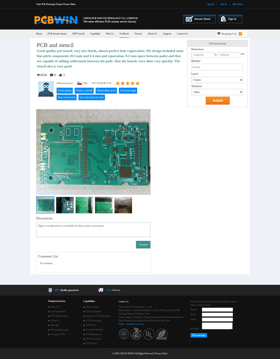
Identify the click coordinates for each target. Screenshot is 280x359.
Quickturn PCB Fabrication (98, 316)
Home (39, 33)
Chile (85, 83)
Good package (128, 90)
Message (55, 325)
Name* (193, 309)
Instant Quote (202, 19)
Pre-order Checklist (94, 329)
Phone (193, 319)
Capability (95, 33)
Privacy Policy (161, 353)
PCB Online (91, 343)
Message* (195, 328)
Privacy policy (92, 307)
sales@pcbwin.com (134, 324)
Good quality (65, 90)
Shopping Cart (231, 33)
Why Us (110, 33)
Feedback (124, 33)
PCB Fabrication (93, 339)
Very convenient (66, 97)
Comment (143, 244)
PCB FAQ (90, 325)
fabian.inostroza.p (65, 83)
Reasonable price (106, 90)
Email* (193, 314)
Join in (223, 4)
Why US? (55, 307)
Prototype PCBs (58, 334)
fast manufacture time (92, 97)
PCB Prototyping (93, 320)
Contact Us (182, 33)
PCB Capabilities (93, 311)
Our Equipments (58, 311)
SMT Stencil (78, 33)
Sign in (210, 4)
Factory (138, 33)
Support (167, 33)
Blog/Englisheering (59, 329)
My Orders (238, 4)
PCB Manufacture (94, 334)
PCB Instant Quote (57, 33)
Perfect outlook (84, 90)
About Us (152, 33)
